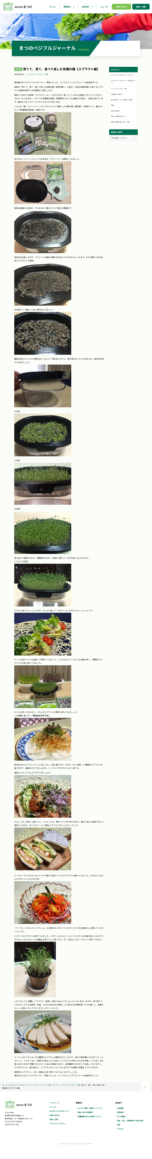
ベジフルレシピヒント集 (37, 74)
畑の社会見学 (115, 111)
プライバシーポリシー (58, 1123)
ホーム (4, 1085)
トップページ (54, 1103)
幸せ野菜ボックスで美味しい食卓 (121, 100)
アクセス (120, 1129)
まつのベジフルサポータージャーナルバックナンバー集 (29, 1085)
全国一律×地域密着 (85, 1112)
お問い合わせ (54, 1115)
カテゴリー (56, 1085)
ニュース (53, 1107)
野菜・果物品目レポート (119, 116)
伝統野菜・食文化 (116, 94)
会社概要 (120, 1108)
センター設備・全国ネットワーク (90, 1108)
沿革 (118, 1125)
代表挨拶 (120, 1112)
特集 (112, 105)
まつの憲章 (121, 1116)
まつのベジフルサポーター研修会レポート (123, 82)
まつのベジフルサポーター (59, 1111)
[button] (74, 7)
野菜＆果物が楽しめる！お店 (120, 122)
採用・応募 (54, 1119)
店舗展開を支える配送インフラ (89, 1116)
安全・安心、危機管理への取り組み (130, 1120)
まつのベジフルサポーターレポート (122, 75)
